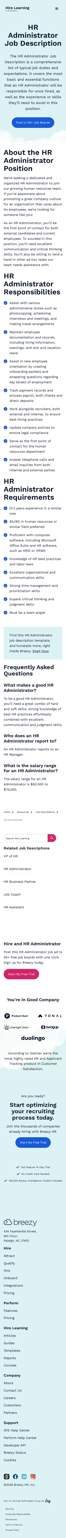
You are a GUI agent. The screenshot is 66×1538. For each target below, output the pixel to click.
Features (10, 1310)
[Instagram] (33, 1477)
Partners (10, 1412)
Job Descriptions (45, 812)
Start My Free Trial (21, 974)
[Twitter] (7, 1477)
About (8, 1383)
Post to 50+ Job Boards (33, 122)
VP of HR (11, 856)
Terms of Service (14, 1525)
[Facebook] (15, 1477)
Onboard (10, 1278)
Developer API (15, 1445)
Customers (12, 1405)
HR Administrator (17, 869)
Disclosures (11, 1519)
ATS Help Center (17, 1430)
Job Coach (12, 894)
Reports (10, 1358)
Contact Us (13, 1390)
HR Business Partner (20, 881)
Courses (10, 1365)
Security (10, 1509)
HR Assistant (14, 907)
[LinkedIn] (24, 1477)
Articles (10, 1335)
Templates (12, 1350)
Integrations (13, 1285)
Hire (7, 1270)
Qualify (9, 1263)
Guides (9, 1343)
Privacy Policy (12, 1530)
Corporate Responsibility (18, 1514)
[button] (56, 8)
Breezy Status (15, 1452)
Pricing (9, 1293)
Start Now (40, 651)
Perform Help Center (20, 1438)
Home (7, 812)
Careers (10, 1398)
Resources (23, 812)
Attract (9, 1256)
